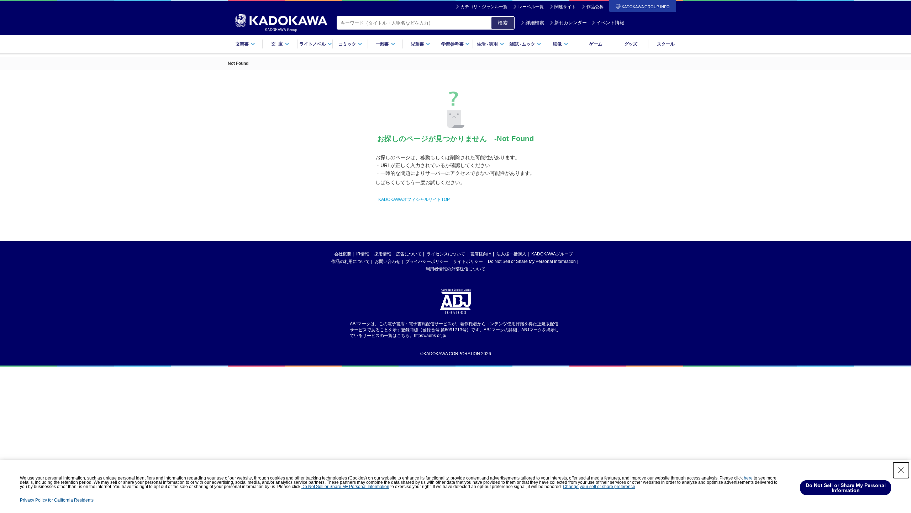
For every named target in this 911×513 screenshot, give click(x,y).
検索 (503, 23)
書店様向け (480, 254)
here (748, 478)
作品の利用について (350, 261)
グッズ (630, 44)
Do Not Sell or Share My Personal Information (532, 261)
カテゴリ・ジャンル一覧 (483, 6)
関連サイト (565, 6)
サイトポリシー (468, 261)
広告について (409, 254)
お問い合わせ (387, 261)
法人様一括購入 (511, 254)
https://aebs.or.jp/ (430, 335)
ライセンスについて (446, 254)
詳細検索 (535, 22)
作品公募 (595, 6)
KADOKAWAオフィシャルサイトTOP (414, 199)
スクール (665, 44)
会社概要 (342, 254)
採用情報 (382, 254)
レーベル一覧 (531, 6)
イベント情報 (610, 22)
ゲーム (595, 44)
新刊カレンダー (570, 22)
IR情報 (362, 254)
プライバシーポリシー (426, 261)
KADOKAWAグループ (552, 254)
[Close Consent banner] (901, 470)
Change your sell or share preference (599, 486)
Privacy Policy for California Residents (57, 500)
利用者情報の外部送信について (455, 268)
